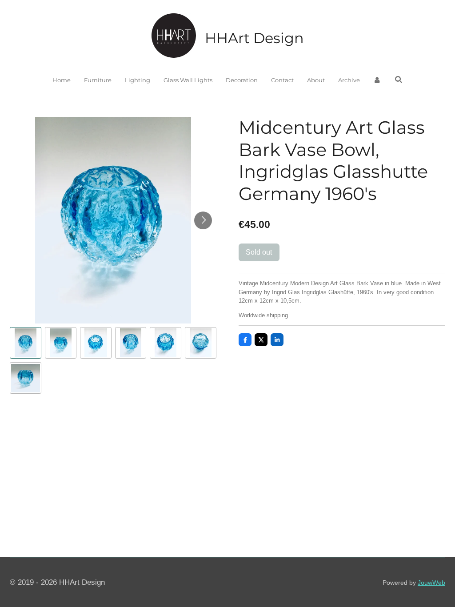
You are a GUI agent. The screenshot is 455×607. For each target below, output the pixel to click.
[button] (25, 343)
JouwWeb (431, 582)
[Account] (377, 80)
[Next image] (203, 220)
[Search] (398, 79)
